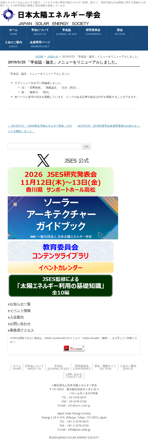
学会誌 (58, 367)
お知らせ (52, 56)
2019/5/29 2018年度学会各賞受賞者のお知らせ (108, 126)
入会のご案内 (13, 44)
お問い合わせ (74, 375)
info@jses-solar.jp (79, 405)
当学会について (34, 367)
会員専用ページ (40, 44)
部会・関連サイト (105, 367)
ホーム (13, 32)
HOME (39, 56)
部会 (120, 32)
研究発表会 (93, 32)
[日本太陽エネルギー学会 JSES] (50, 16)
